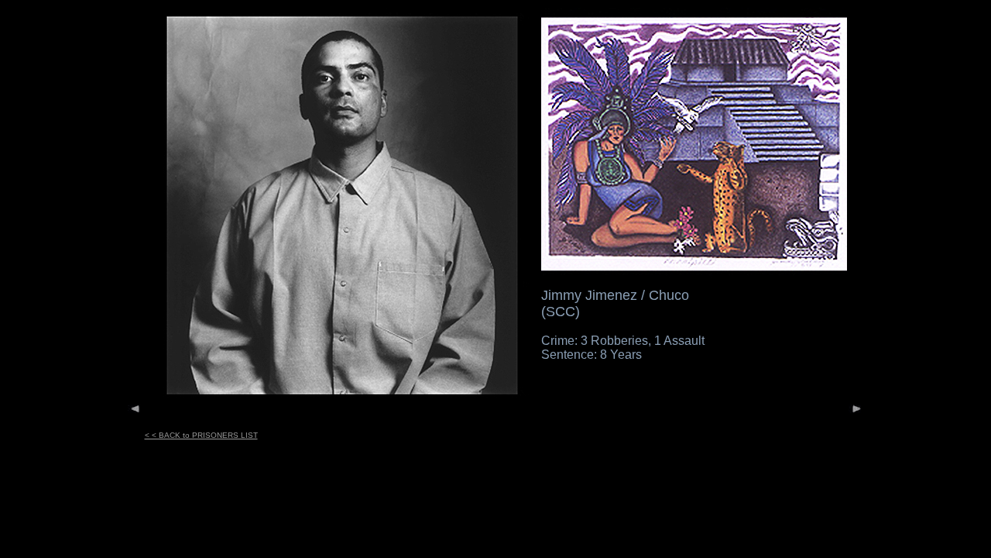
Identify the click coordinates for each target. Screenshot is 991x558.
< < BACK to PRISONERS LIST (201, 435)
